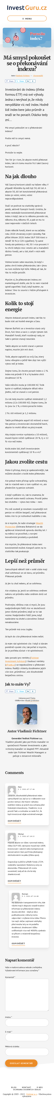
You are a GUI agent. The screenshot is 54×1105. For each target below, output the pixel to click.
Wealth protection (32, 700)
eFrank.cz (10, 664)
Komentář (10, 977)
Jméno (8, 1017)
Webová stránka (12, 1046)
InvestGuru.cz (27, 8)
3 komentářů (38, 76)
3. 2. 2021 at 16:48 (30, 896)
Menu (28, 18)
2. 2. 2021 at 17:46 (26, 789)
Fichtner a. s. (31, 1094)
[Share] (28, 81)
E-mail (8, 1031)
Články (32, 698)
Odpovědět (14, 821)
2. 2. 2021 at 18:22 (26, 836)
